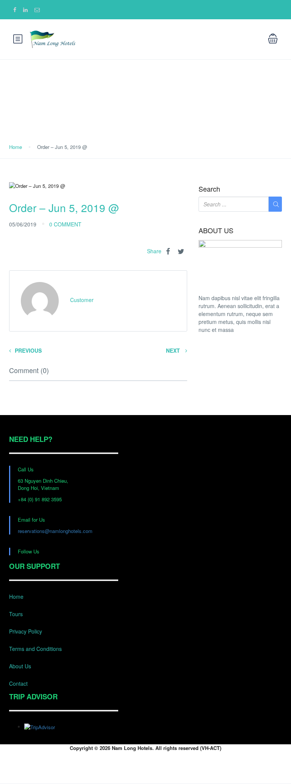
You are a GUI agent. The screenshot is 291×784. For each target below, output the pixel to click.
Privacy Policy (25, 631)
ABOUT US (216, 230)
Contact (18, 683)
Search (209, 189)
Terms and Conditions (35, 648)
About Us (20, 666)
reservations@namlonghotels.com (55, 531)
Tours (16, 614)
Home (15, 146)
